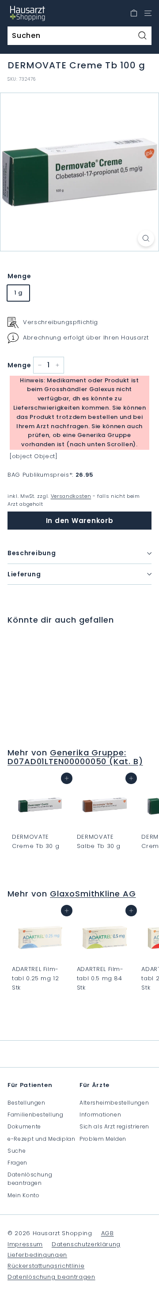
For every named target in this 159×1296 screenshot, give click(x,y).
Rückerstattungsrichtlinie (46, 1266)
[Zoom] (146, 238)
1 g (18, 292)
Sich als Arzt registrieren (114, 1126)
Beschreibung (32, 553)
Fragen (17, 1162)
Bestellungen (26, 1102)
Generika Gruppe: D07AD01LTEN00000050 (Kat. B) (75, 757)
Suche (17, 1150)
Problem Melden (103, 1139)
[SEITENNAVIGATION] (148, 13)
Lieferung (24, 574)
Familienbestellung (36, 1114)
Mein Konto (24, 1195)
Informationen (100, 1114)
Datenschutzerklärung (86, 1244)
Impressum (25, 1244)
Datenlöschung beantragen (30, 1179)
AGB (107, 1233)
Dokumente (24, 1126)
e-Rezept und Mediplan (42, 1139)
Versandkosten (71, 496)
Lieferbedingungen (37, 1255)
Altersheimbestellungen (114, 1102)
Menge (19, 276)
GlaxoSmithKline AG (93, 893)
